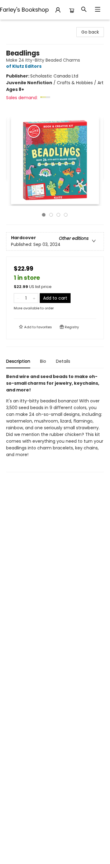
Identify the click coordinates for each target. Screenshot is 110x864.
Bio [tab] (43, 361)
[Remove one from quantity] (18, 298)
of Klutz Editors (24, 66)
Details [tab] (63, 361)
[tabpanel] (55, 422)
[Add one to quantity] (34, 298)
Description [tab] (18, 361)
